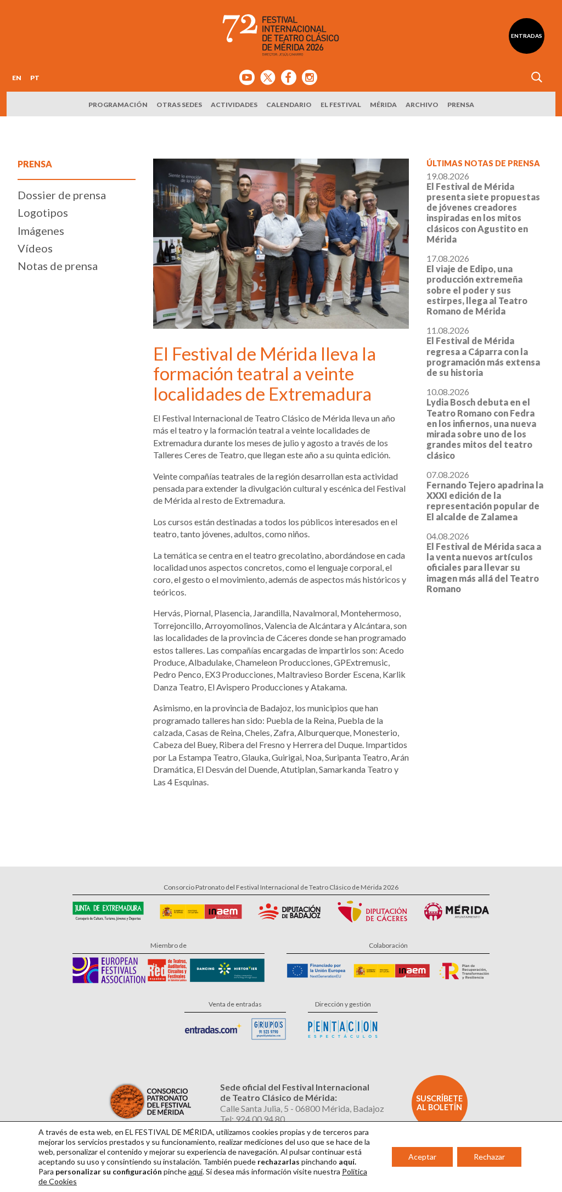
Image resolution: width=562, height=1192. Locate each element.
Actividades (234, 104)
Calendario (289, 104)
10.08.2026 (481, 423)
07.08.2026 (484, 495)
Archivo (422, 104)
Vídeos (35, 248)
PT (35, 78)
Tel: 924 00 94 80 (252, 1119)
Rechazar (489, 1156)
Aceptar (422, 1156)
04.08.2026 (483, 562)
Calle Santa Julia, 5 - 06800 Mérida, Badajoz (302, 1108)
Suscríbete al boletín (439, 1103)
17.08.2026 (476, 284)
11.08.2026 (483, 351)
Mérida (383, 104)
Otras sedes (179, 104)
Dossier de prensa (62, 194)
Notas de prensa (58, 265)
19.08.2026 (483, 207)
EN (16, 78)
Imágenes (41, 230)
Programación (118, 104)
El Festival (341, 104)
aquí (195, 1171)
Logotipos (43, 212)
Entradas (526, 35)
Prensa (460, 104)
